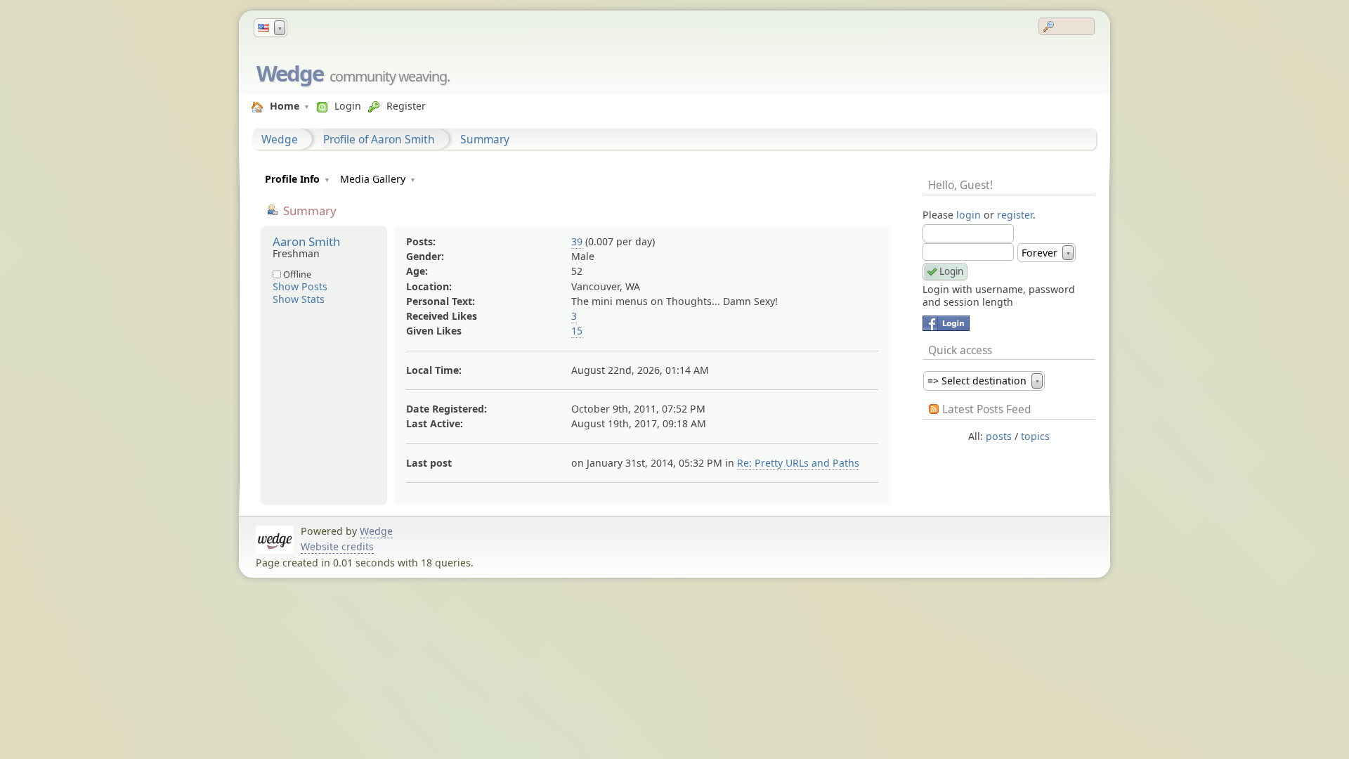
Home (284, 105)
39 (576, 241)
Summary (484, 139)
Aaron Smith (306, 241)
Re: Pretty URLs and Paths (798, 462)
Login (347, 105)
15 (576, 330)
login (968, 214)
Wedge (289, 73)
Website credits (337, 546)
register (1015, 214)
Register (406, 105)
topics (1035, 436)
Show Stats (299, 299)
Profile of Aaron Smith (379, 139)
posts (999, 436)
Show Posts (300, 286)
